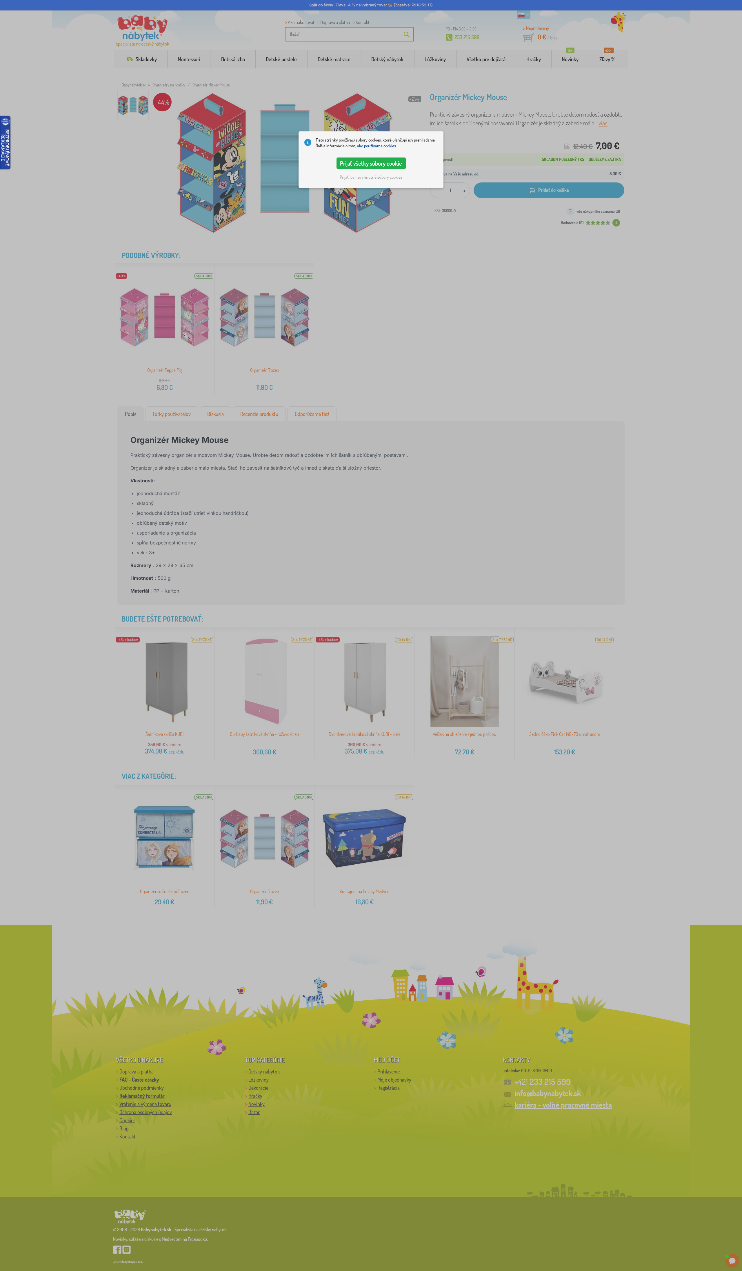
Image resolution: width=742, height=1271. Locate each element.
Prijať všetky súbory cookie (371, 163)
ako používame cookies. (377, 146)
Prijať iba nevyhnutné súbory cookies (371, 177)
